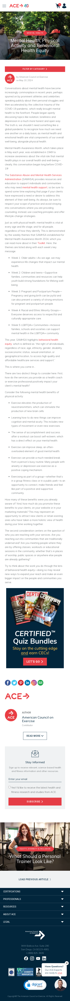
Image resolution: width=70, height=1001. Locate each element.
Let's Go (34, 661)
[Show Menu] (4, 5)
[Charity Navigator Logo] (25, 971)
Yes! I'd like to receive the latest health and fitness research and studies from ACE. (35, 790)
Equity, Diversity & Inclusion (35, 849)
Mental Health (35, 33)
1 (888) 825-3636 (35, 953)
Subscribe (34, 801)
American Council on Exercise (33, 77)
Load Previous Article (34, 879)
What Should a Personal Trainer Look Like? (35, 858)
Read (34, 736)
